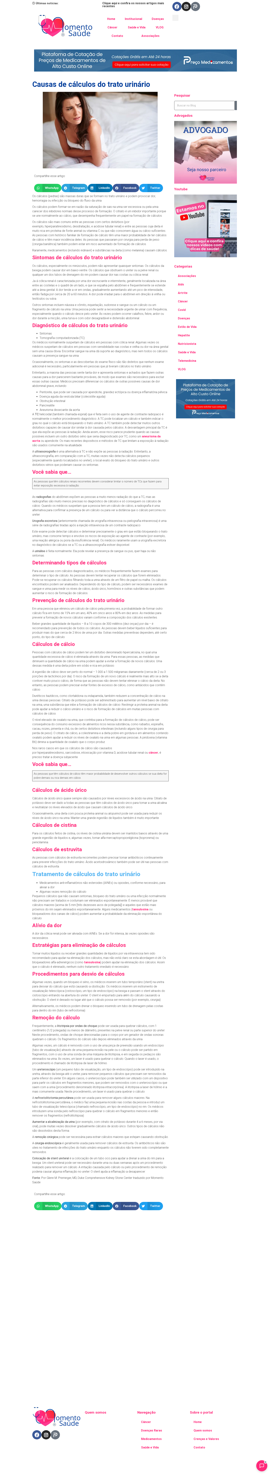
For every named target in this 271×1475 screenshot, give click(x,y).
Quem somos (203, 1430)
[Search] (236, 105)
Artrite (182, 293)
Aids (181, 284)
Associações (150, 36)
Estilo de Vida (187, 327)
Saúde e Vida (136, 27)
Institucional (133, 19)
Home (111, 19)
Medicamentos (151, 1439)
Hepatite (184, 335)
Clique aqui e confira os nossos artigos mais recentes (133, 4)
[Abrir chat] (261, 1465)
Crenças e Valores (206, 1439)
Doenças (158, 19)
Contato (117, 36)
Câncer (112, 27)
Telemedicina (187, 361)
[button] (175, 18)
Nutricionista (187, 344)
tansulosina (140, 909)
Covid (182, 310)
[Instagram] (186, 6)
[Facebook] (177, 6)
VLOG (160, 27)
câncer (153, 752)
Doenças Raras (151, 1430)
